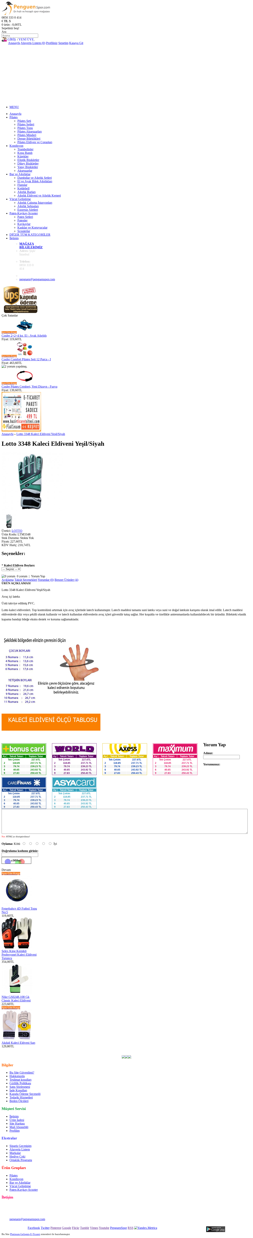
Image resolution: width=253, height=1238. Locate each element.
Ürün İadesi (16, 1120)
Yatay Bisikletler (27, 167)
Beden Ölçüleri (18, 1101)
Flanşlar (22, 185)
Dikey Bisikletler (28, 163)
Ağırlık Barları (26, 192)
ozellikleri (164, 1049)
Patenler (22, 220)
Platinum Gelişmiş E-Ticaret (25, 1234)
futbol (117, 1049)
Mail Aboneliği (18, 1127)
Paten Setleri (25, 217)
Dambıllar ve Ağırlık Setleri (34, 177)
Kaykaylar (23, 224)
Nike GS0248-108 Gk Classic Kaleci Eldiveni (16, 998)
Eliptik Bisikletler (28, 160)
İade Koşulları (18, 1090)
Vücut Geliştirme (20, 199)
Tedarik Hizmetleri (21, 1097)
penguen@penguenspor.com (37, 279)
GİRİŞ (12, 39)
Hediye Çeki (17, 1156)
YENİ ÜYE (26, 39)
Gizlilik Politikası (20, 1083)
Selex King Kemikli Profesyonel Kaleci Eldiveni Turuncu (19, 954)
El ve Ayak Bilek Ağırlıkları (34, 181)
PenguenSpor (118, 1228)
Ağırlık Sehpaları (28, 206)
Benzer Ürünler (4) (66, 579)
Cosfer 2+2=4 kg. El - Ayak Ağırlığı (24, 335)
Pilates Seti (24, 120)
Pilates (13, 117)
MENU (14, 107)
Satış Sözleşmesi (19, 1086)
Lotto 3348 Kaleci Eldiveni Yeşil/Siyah (40, 434)
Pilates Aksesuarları (29, 131)
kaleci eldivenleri (101, 1049)
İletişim (14, 238)
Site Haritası (17, 1123)
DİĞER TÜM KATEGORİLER (29, 234)
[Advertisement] (126, 74)
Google (66, 1228)
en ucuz (177, 1049)
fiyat (143, 1049)
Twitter (45, 1228)
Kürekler (22, 156)
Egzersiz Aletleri (27, 209)
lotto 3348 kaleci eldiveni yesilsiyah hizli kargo (31, 1053)
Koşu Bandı (24, 153)
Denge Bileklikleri (28, 138)
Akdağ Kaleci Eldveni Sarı (18, 1042)
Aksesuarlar (24, 170)
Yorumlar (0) (46, 579)
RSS (130, 1228)
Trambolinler (25, 149)
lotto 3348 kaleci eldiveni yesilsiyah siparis (88, 1053)
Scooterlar (23, 231)
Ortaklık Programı (20, 1160)
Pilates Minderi (26, 135)
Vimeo (94, 1228)
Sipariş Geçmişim (20, 1146)
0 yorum (22, 576)
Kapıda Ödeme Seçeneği (25, 1094)
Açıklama (8, 579)
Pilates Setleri (25, 124)
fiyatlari (127, 1049)
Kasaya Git (76, 43)
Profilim (14, 1130)
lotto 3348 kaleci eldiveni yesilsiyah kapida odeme (214, 1049)
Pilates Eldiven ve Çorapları (34, 142)
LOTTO (17, 530)
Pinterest (55, 1228)
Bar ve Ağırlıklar (19, 174)
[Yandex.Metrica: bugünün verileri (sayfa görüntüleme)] (145, 1228)
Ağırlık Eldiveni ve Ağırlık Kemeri (39, 195)
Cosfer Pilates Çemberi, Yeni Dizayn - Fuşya (29, 386)
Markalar (15, 1153)
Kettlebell (23, 188)
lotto (86, 1049)
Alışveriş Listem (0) (33, 43)
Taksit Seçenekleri (25, 579)
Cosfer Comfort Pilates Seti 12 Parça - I (26, 359)
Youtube (104, 1228)
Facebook (34, 1228)
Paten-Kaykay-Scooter (23, 213)
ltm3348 (77, 1049)
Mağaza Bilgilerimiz (31, 245)
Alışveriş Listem (19, 1149)
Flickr (75, 1228)
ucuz (136, 1049)
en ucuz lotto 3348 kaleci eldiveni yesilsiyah (42, 1049)
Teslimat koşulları (20, 1079)
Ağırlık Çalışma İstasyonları (34, 202)
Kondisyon (16, 145)
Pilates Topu (25, 128)
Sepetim (63, 43)
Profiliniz (52, 43)
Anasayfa (14, 43)
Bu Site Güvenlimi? (21, 1072)
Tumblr (84, 1228)
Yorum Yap (38, 576)
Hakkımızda (17, 1076)
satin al (152, 1049)
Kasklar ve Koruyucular (32, 227)
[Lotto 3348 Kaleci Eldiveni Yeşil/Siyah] (32, 511)
